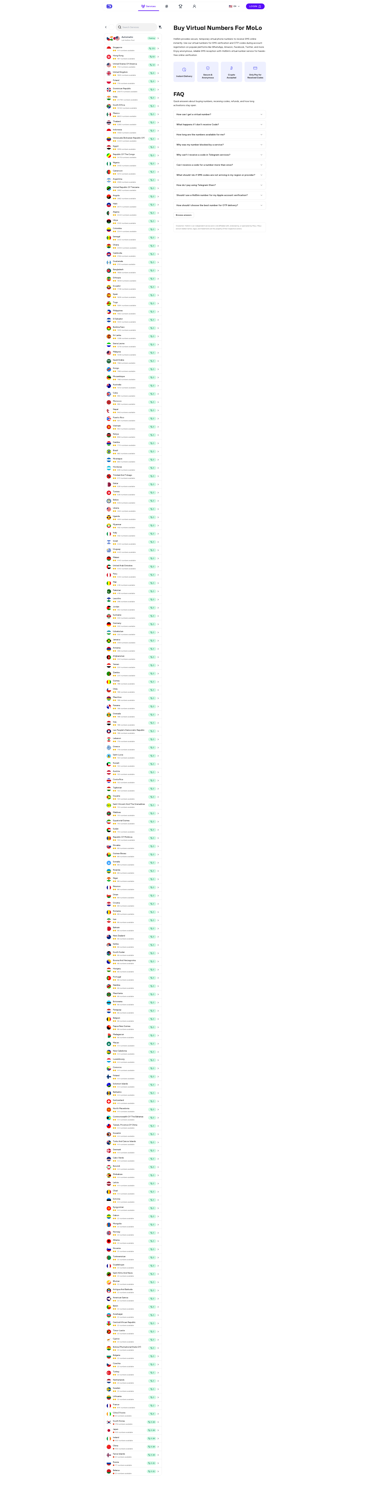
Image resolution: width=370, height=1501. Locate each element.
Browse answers (184, 215)
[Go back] (106, 27)
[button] (220, 114)
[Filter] (160, 27)
